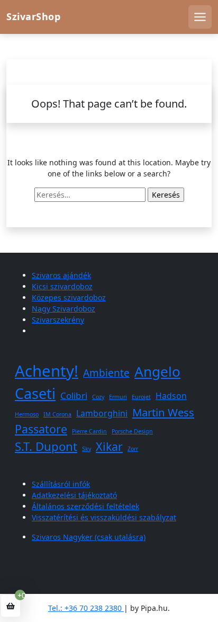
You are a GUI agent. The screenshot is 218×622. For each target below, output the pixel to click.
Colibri (73, 395)
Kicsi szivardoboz (62, 286)
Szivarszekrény (58, 320)
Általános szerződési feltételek (85, 506)
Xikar (109, 446)
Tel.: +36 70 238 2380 (86, 608)
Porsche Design (132, 431)
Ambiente (106, 373)
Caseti (35, 393)
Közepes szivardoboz (69, 297)
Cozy (98, 397)
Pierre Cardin (89, 431)
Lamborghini (102, 413)
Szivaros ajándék (61, 275)
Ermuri (118, 397)
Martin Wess (163, 412)
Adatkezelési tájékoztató (74, 495)
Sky (86, 448)
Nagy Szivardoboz (63, 309)
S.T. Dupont (46, 446)
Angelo (157, 371)
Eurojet (141, 397)
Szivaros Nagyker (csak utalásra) (89, 537)
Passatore (41, 429)
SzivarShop (33, 17)
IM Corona (57, 414)
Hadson (171, 396)
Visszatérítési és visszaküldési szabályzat (104, 517)
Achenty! (46, 370)
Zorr (133, 448)
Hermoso (27, 414)
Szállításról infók (61, 484)
